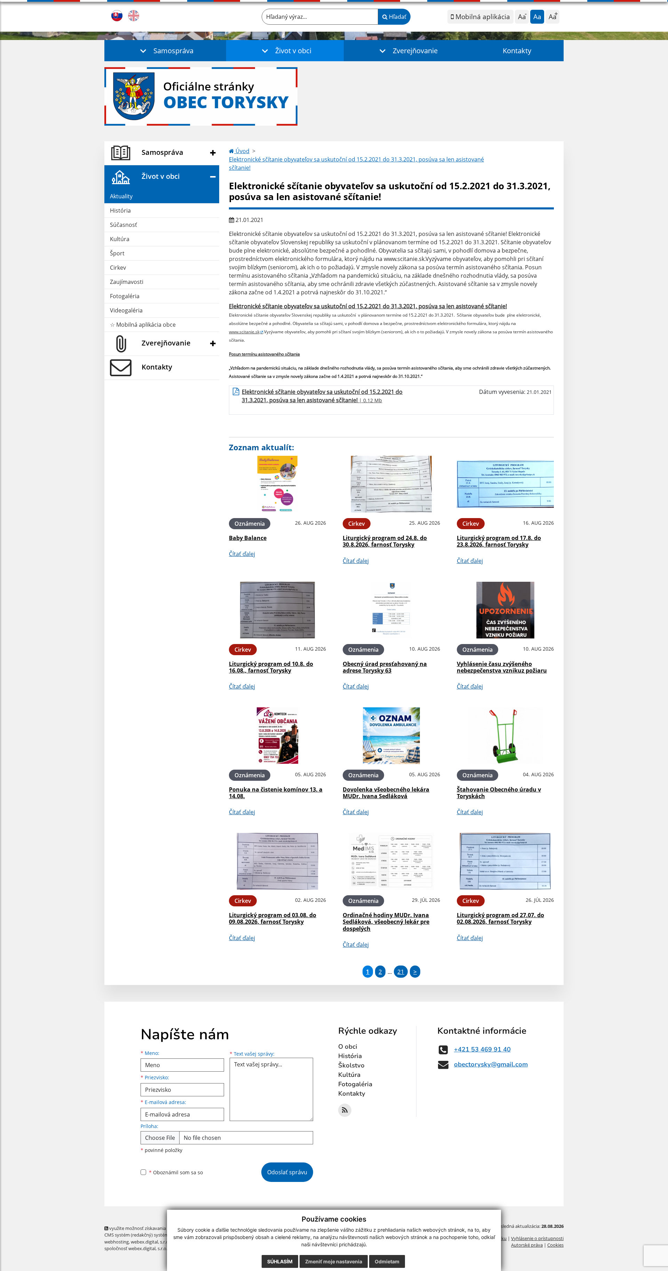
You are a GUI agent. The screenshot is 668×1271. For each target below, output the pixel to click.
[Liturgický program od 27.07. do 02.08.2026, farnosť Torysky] (505, 861)
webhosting (116, 1242)
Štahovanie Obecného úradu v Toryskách (499, 793)
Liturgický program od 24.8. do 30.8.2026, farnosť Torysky (385, 541)
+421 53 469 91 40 (482, 1049)
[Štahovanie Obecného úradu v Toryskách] (505, 735)
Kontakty (517, 50)
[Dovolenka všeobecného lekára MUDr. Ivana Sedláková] (391, 735)
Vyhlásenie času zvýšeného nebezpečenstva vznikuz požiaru (502, 667)
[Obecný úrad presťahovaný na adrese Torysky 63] (391, 610)
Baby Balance (248, 538)
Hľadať (397, 17)
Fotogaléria (125, 296)
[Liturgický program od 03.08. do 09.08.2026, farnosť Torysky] (277, 861)
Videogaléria (126, 310)
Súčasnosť (123, 225)
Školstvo (351, 1065)
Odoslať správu (287, 1172)
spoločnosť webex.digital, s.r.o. (135, 1248)
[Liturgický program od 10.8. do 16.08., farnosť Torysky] (277, 610)
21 (400, 972)
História (120, 210)
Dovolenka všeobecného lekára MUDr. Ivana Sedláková (386, 793)
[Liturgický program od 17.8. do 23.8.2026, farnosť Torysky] (505, 484)
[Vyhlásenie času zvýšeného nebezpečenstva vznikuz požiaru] (505, 610)
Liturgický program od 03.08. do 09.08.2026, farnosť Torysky (272, 918)
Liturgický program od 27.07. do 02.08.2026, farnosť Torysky (500, 918)
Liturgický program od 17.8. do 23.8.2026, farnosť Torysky (499, 541)
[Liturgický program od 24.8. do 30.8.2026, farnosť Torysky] (391, 484)
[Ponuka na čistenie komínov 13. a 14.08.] (277, 735)
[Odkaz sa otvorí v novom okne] (344, 1110)
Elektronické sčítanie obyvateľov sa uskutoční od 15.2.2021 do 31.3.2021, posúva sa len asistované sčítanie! (356, 164)
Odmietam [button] (387, 1261)
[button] (165, 50)
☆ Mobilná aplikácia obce (143, 324)
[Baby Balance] (277, 484)
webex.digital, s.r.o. (150, 1242)
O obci (347, 1046)
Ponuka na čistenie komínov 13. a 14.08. (276, 793)
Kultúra (119, 239)
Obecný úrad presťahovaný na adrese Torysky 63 (385, 667)
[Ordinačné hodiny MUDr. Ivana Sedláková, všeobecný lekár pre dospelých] (391, 861)
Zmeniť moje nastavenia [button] (333, 1261)
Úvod (241, 151)
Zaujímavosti (126, 282)
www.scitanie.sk (244, 332)
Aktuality (121, 196)
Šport (117, 253)
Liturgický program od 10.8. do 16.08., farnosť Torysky (271, 667)
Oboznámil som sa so (176, 1172)
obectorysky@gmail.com (491, 1064)
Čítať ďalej (242, 554)
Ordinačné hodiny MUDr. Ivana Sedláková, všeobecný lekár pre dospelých (386, 921)
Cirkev (118, 267)
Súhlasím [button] (280, 1261)
